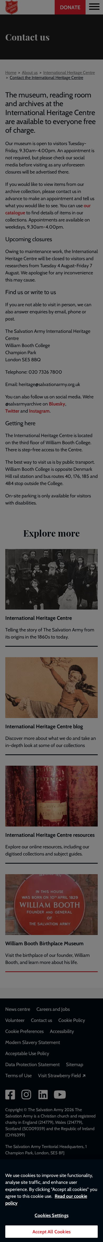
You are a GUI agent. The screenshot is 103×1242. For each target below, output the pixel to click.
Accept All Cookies (51, 1231)
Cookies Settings (51, 1215)
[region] (51, 1200)
